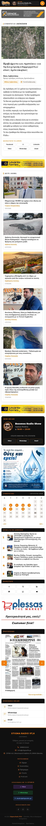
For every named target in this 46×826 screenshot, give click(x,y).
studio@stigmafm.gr (24, 798)
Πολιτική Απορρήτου (18, 823)
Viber (10, 148)
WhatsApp (23, 148)
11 (10, 509)
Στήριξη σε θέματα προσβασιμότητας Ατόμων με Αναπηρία (27, 574)
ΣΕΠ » (41, 524)
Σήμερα (24, 762)
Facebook (9, 144)
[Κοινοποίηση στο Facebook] (9, 586)
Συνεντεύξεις (24, 766)
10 (4, 509)
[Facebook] (18, 809)
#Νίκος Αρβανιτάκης (10, 82)
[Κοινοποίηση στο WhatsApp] (23, 591)
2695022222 (24, 747)
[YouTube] (23, 809)
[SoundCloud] (28, 809)
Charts (24, 773)
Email (36, 148)
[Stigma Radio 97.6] (5, 3)
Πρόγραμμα (24, 769)
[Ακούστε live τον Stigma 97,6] (42, 3)
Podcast (24, 776)
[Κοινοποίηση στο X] (23, 586)
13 (23, 509)
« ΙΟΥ (4, 524)
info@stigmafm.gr (24, 750)
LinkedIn (36, 144)
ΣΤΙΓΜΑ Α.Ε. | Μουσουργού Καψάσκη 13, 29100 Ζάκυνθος (24, 753)
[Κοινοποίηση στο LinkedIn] (36, 586)
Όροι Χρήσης (30, 823)
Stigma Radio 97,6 (16, 816)
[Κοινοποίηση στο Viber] (9, 591)
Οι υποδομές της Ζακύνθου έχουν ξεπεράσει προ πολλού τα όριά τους (26, 565)
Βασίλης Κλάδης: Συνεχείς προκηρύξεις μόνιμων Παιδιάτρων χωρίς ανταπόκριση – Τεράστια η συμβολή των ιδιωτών (28, 557)
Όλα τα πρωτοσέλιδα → (35, 694)
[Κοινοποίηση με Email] (36, 591)
